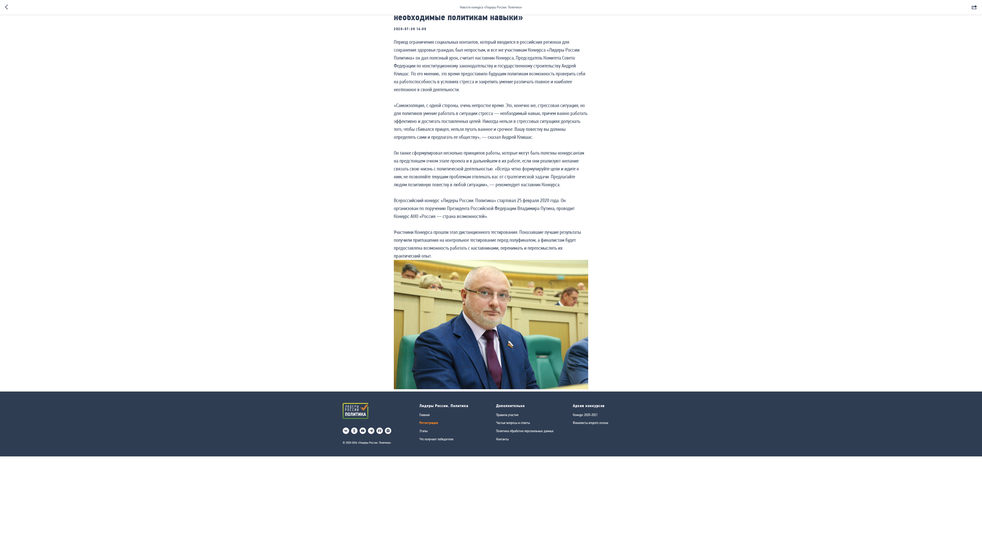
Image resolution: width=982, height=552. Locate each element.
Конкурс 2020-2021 (585, 415)
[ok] (354, 431)
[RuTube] (379, 431)
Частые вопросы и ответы (513, 423)
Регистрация (428, 423)
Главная (424, 415)
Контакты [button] (502, 439)
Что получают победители (436, 439)
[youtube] (363, 431)
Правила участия (507, 415)
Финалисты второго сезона (590, 423)
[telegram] (371, 431)
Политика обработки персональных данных (525, 431)
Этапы (423, 431)
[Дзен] (388, 431)
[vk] (346, 431)
